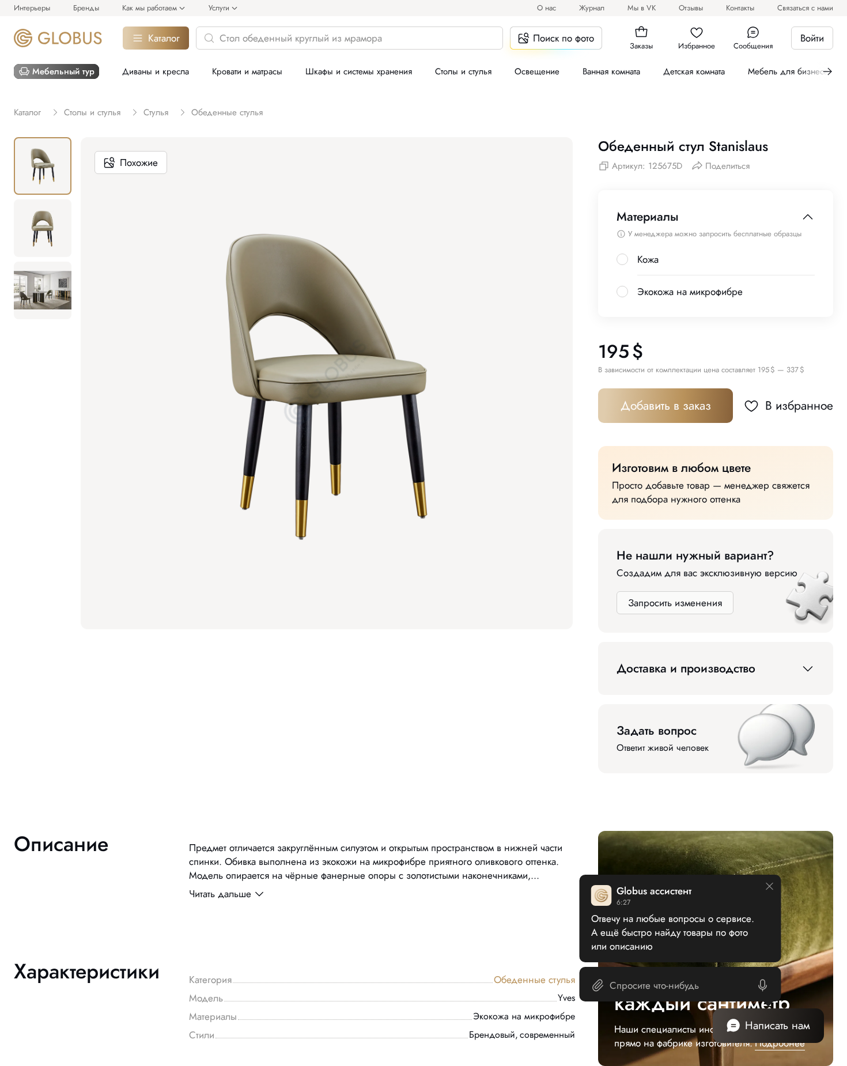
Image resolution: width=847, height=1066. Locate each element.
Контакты (740, 7)
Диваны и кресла (155, 71)
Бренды (86, 7)
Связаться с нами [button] (805, 7)
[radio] (622, 259)
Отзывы (691, 7)
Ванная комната (611, 71)
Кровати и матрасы (247, 71)
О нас (546, 7)
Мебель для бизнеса (788, 71)
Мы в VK (641, 7)
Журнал (591, 7)
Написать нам (777, 1025)
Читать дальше (220, 894)
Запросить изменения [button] (675, 603)
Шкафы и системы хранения (358, 71)
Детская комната (694, 71)
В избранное (799, 405)
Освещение (537, 71)
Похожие (139, 162)
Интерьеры (32, 7)
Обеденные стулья (534, 979)
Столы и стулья (463, 71)
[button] (641, 32)
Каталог (164, 38)
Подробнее (780, 1043)
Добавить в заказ (666, 405)
